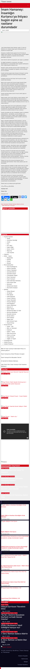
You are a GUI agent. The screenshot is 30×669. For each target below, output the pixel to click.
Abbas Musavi (11, 291)
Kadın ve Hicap (11, 335)
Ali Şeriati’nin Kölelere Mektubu (9, 361)
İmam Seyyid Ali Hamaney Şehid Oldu (13, 212)
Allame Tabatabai (11, 270)
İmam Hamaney (11, 277)
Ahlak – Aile (10, 326)
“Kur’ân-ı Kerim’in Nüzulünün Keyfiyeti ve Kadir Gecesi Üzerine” (12, 617)
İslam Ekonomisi (11, 333)
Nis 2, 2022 (5, 422)
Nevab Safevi (10, 316)
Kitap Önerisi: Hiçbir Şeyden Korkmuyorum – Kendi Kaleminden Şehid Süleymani (13, 389)
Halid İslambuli (11, 296)
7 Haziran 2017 (6, 600)
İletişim (26, 661)
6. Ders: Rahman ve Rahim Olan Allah (14, 641)
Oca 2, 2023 (5, 394)
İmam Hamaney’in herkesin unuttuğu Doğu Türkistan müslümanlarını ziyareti (13, 227)
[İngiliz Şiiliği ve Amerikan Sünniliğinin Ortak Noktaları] (15, 508)
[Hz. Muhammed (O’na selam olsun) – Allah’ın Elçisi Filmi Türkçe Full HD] (15, 558)
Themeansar (6, 652)
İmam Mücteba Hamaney (14, 280)
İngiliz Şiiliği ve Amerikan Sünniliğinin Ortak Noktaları (13, 516)
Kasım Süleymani (11, 305)
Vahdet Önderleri (8, 344)
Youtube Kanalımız (23, 664)
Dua (8, 243)
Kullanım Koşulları (23, 656)
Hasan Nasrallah (11, 300)
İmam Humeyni (11, 279)
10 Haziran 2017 (6, 585)
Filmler (9, 261)
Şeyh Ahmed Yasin (12, 321)
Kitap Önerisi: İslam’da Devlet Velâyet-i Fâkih (13, 411)
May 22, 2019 (6, 644)
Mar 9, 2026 (5, 491)
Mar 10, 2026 (6, 483)
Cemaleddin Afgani (12, 275)
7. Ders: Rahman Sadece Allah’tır (14, 634)
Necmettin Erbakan (12, 287)
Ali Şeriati (9, 293)
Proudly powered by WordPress (10, 650)
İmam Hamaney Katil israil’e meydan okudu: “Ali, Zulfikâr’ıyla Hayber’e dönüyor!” (13, 219)
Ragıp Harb (10, 319)
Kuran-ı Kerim (10, 249)
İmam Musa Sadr (11, 282)
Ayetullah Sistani (11, 273)
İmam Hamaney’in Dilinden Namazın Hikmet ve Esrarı (12, 204)
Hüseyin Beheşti (11, 301)
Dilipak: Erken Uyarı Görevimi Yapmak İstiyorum (13, 376)
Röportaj (9, 250)
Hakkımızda (24, 658)
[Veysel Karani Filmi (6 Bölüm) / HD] (15, 591)
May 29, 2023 (6, 611)
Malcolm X (10, 307)
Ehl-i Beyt (9, 245)
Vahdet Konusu (8, 342)
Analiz (8, 242)
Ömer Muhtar (10, 317)
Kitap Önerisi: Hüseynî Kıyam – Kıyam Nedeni (14, 401)
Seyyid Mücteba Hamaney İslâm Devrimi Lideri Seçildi (14, 488)
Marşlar (9, 263)
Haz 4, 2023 (5, 380)
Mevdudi (9, 284)
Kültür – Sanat (8, 256)
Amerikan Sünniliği (12, 240)
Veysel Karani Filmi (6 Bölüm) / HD (10, 598)
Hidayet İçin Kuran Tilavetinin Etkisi (13, 608)
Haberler (6, 254)
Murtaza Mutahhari (12, 312)
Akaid (8, 238)
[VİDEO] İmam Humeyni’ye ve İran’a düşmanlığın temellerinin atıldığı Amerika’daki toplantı (14, 547)
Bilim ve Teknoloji (12, 328)
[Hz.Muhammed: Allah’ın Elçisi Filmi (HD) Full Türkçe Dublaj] (15, 575)
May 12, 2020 (6, 621)
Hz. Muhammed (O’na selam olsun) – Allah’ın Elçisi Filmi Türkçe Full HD (15, 566)
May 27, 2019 (6, 636)
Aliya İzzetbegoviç (12, 266)
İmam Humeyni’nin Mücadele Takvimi (11, 357)
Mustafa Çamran (11, 314)
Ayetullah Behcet (11, 272)
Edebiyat (9, 330)
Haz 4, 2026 (5, 474)
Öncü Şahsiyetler (8, 265)
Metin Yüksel (10, 309)
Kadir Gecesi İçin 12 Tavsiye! (8, 205)
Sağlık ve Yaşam (11, 338)
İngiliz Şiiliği (10, 247)
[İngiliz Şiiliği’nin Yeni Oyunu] (15, 524)
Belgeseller (10, 258)
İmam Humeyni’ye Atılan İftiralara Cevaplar (12, 354)
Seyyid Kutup (10, 323)
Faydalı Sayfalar (8, 236)
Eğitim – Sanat (11, 331)
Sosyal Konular (8, 324)
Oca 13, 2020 (6, 630)
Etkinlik (9, 259)
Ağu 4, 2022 (5, 404)
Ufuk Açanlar (10, 252)
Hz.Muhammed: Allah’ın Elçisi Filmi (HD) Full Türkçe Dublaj (13, 582)
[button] (2, 6)
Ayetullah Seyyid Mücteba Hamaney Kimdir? (12, 479)
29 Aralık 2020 (5, 533)
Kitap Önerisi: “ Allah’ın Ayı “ (12, 420)
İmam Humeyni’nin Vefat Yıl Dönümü (12, 471)
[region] (15, 453)
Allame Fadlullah (11, 268)
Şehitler (6, 289)
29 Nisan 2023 (5, 519)
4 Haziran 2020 (6, 550)
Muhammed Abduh (12, 286)
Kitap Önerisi (10, 337)
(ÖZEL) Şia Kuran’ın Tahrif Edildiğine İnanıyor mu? (11, 626)
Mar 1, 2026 (5, 499)
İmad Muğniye (11, 303)
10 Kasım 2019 (5, 569)
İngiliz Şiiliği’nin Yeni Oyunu (8, 531)
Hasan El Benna (11, 298)
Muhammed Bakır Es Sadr (14, 310)
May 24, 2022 (6, 414)
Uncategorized (8, 340)
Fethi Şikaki (10, 294)
